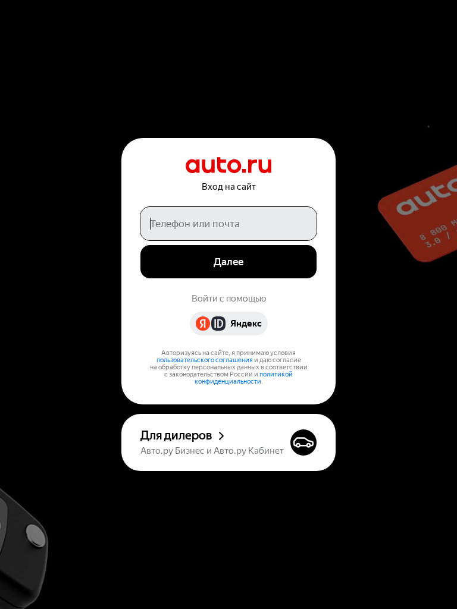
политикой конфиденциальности (244, 378)
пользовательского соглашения (204, 360)
